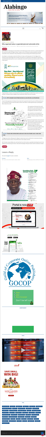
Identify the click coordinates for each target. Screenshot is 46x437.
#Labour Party (22, 410)
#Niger (25, 412)
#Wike (34, 416)
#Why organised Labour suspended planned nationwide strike (28, 46)
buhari (24, 418)
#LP (28, 410)
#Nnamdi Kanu (6, 414)
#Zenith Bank (6, 418)
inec (19, 420)
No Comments (13, 46)
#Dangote (39, 406)
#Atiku (12, 406)
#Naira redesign (36, 410)
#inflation (5, 410)
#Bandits (19, 406)
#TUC (28, 416)
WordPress (18, 433)
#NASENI (5, 412)
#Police (5, 416)
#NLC (38, 412)
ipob (24, 420)
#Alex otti (5, 406)
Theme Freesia (14, 433)
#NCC (12, 412)
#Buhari (26, 406)
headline (12, 420)
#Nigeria (31, 412)
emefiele (5, 420)
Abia (12, 418)
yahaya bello (6, 423)
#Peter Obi (35, 414)
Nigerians (30, 420)
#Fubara (29, 408)
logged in (8, 155)
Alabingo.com (4, 433)
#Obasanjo (21, 414)
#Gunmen (35, 408)
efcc (36, 418)
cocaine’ (30, 418)
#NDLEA (18, 412)
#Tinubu (21, 416)
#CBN (32, 406)
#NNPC (14, 414)
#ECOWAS (21, 408)
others (37, 420)
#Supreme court (12, 416)
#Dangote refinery (7, 408)
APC (18, 418)
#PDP (28, 414)
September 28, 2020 (6, 46)
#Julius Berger (13, 410)
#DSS (15, 408)
